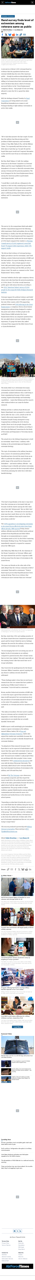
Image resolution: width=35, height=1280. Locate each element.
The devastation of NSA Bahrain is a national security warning (17, 1161)
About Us (20, 1256)
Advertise (4, 1254)
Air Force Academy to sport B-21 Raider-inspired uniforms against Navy (21, 1061)
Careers (20, 1254)
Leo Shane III (19, 30)
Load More (17, 1027)
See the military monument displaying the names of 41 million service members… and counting (21, 1070)
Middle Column (8, 16)
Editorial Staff (5, 1261)
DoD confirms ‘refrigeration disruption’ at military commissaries (16, 1149)
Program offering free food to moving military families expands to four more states (15, 988)
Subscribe (21, 1243)
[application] (17, 1045)
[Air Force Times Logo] (10, 2)
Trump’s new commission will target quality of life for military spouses (17, 928)
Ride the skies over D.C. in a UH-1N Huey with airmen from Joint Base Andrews (17, 1056)
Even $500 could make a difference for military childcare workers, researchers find (15, 1017)
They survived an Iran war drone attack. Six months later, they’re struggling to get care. (16, 1167)
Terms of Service (6, 1245)
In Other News (6, 875)
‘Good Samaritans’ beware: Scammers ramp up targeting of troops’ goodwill (15, 958)
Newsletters (21, 1245)
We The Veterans (13, 775)
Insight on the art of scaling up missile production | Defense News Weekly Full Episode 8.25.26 (21, 1078)
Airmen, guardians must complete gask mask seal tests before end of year (16, 1143)
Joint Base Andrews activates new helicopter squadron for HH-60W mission (14, 1155)
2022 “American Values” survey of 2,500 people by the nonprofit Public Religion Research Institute (17, 289)
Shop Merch (21, 1249)
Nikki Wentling (7, 30)
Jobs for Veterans (22, 1258)
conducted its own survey (21, 761)
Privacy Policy (5, 1243)
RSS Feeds (21, 1247)
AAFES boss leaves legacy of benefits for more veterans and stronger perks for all (15, 898)
